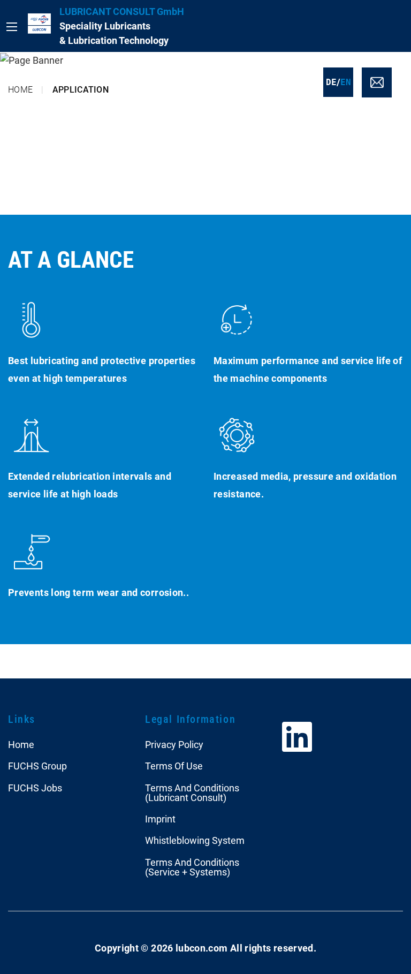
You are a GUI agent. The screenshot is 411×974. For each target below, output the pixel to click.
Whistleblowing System (195, 840)
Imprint (160, 819)
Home (20, 90)
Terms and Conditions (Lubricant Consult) (192, 792)
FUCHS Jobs (35, 788)
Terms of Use (174, 766)
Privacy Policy (174, 744)
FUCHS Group (37, 766)
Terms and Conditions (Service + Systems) (192, 867)
